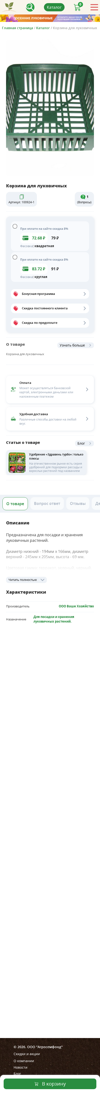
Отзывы (78, 503)
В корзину (54, 1083)
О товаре (15, 503)
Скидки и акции (27, 1054)
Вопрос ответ (47, 503)
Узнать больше (72, 345)
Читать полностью (22, 579)
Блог (81, 443)
